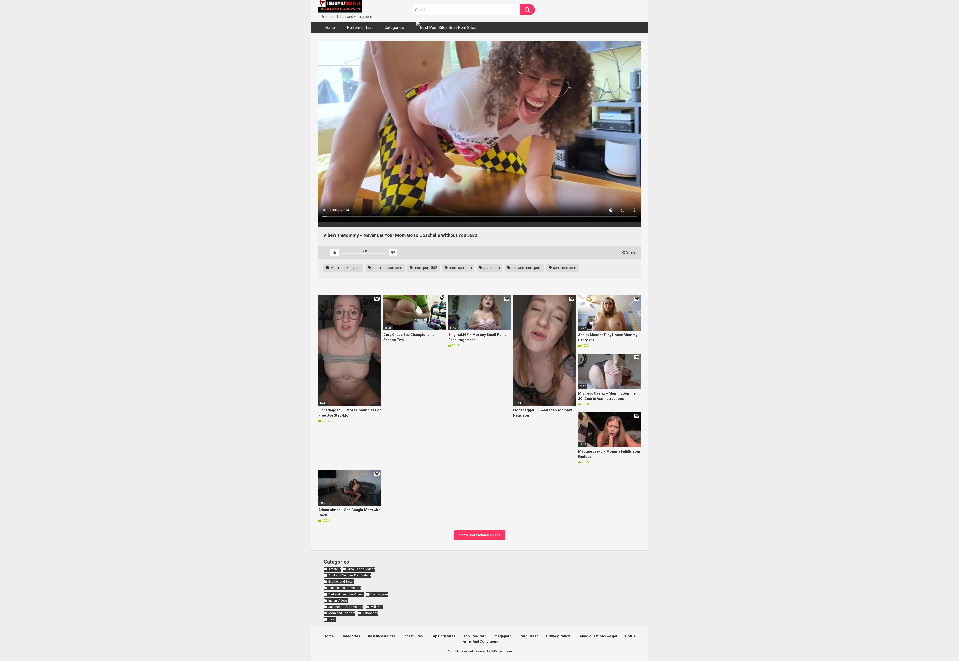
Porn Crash (528, 636)
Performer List (360, 27)
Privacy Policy (558, 636)
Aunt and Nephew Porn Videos (349, 575)
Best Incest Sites (382, 636)
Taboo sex (370, 613)
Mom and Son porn (345, 268)
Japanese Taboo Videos (345, 607)
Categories (394, 27)
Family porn (379, 594)
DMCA (630, 636)
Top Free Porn (475, 636)
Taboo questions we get (597, 636)
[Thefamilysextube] (340, 7)
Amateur (334, 569)
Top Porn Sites (443, 636)
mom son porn (460, 268)
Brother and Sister (341, 581)
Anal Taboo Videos (361, 569)
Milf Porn (377, 607)
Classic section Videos (344, 588)
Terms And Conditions (479, 641)
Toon (332, 619)
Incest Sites (413, 636)
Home (329, 27)
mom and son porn (387, 268)
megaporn (503, 636)
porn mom (491, 268)
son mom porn (564, 268)
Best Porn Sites (462, 27)
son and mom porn (526, 268)
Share (630, 252)
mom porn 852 (425, 268)
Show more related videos (479, 535)
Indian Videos (338, 600)
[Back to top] (942, 646)
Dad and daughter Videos (346, 594)
